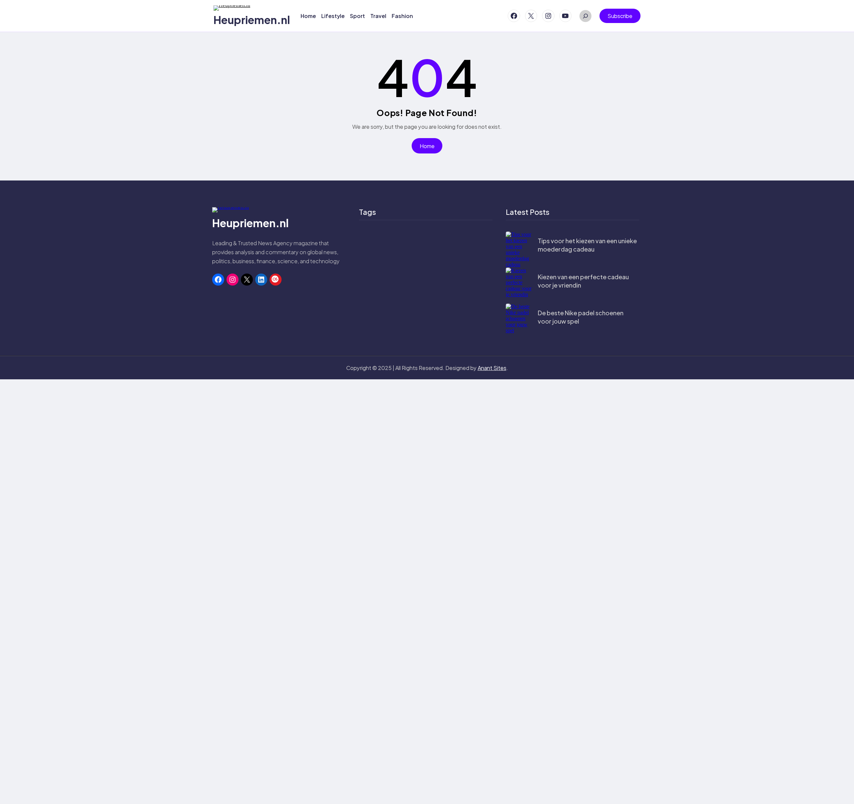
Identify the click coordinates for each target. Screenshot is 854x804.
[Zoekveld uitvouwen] (585, 16)
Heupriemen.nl (252, 19)
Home (427, 145)
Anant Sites (492, 367)
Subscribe (619, 15)
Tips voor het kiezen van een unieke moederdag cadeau (587, 245)
